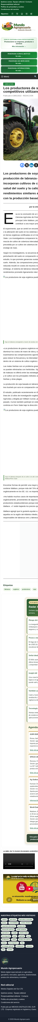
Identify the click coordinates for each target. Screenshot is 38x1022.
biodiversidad (24, 933)
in (26, 14)
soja (34, 589)
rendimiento (20, 946)
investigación (6, 936)
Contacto (28, 2)
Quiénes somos (6, 2)
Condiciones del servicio (10, 9)
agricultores (5, 933)
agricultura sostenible (25, 919)
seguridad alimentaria (8, 926)
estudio (14, 933)
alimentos (29, 946)
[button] (19, 55)
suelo (14, 936)
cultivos (4, 919)
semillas (10, 949)
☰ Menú (5, 76)
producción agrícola (25, 939)
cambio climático (26, 923)
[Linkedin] (31, 165)
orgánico (16, 589)
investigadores (13, 943)
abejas (4, 943)
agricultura (13, 919)
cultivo (14, 939)
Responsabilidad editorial (10, 4)
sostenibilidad (13, 923)
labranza (7, 589)
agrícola (21, 936)
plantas (4, 923)
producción (21, 926)
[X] (27, 165)
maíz (28, 936)
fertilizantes (5, 939)
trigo (22, 943)
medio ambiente (21, 929)
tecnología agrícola (7, 946)
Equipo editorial (19, 2)
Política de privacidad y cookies (12, 7)
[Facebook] (22, 165)
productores (26, 589)
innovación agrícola (8, 929)
